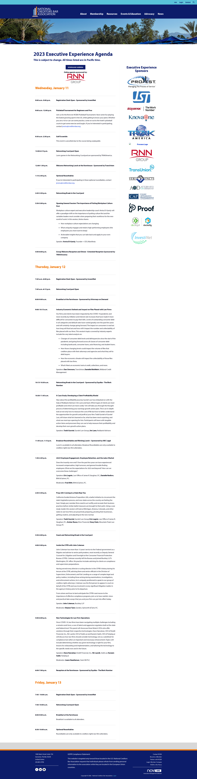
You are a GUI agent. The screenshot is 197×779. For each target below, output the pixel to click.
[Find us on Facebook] (36, 769)
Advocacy (149, 13)
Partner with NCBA (156, 759)
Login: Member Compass (154, 762)
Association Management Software (153, 773)
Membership (96, 13)
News (160, 13)
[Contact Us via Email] (44, 769)
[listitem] (176, 2)
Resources (112, 13)
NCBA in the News (156, 765)
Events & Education (131, 13)
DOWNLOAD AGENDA (75, 67)
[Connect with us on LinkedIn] (40, 769)
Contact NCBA (157, 754)
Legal (114, 775)
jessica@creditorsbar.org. (71, 126)
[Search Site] (194, 2)
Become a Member (156, 757)
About (83, 13)
